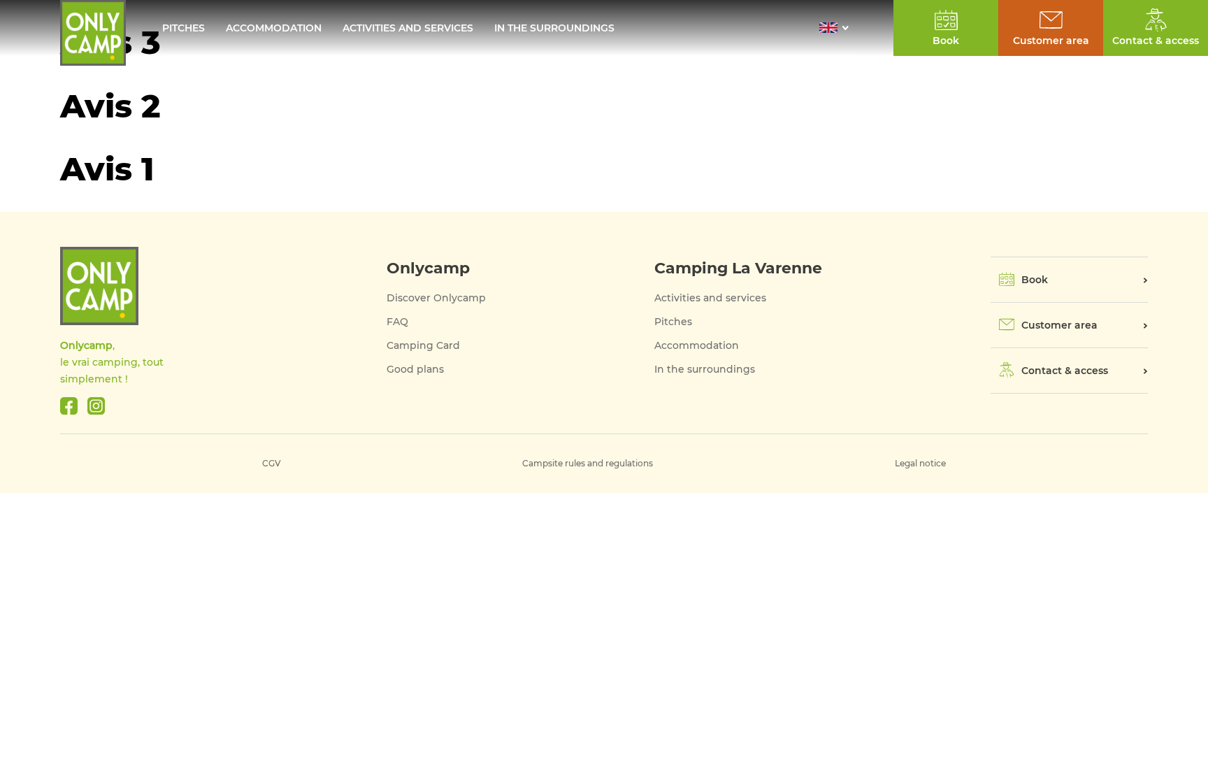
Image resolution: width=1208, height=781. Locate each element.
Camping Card (423, 345)
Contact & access (1155, 40)
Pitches (183, 28)
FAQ (397, 321)
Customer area (1059, 325)
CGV (271, 463)
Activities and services (408, 28)
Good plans (415, 369)
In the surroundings (554, 28)
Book (1034, 279)
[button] (837, 28)
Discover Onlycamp (436, 298)
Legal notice (920, 463)
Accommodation (274, 28)
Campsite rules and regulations (587, 463)
